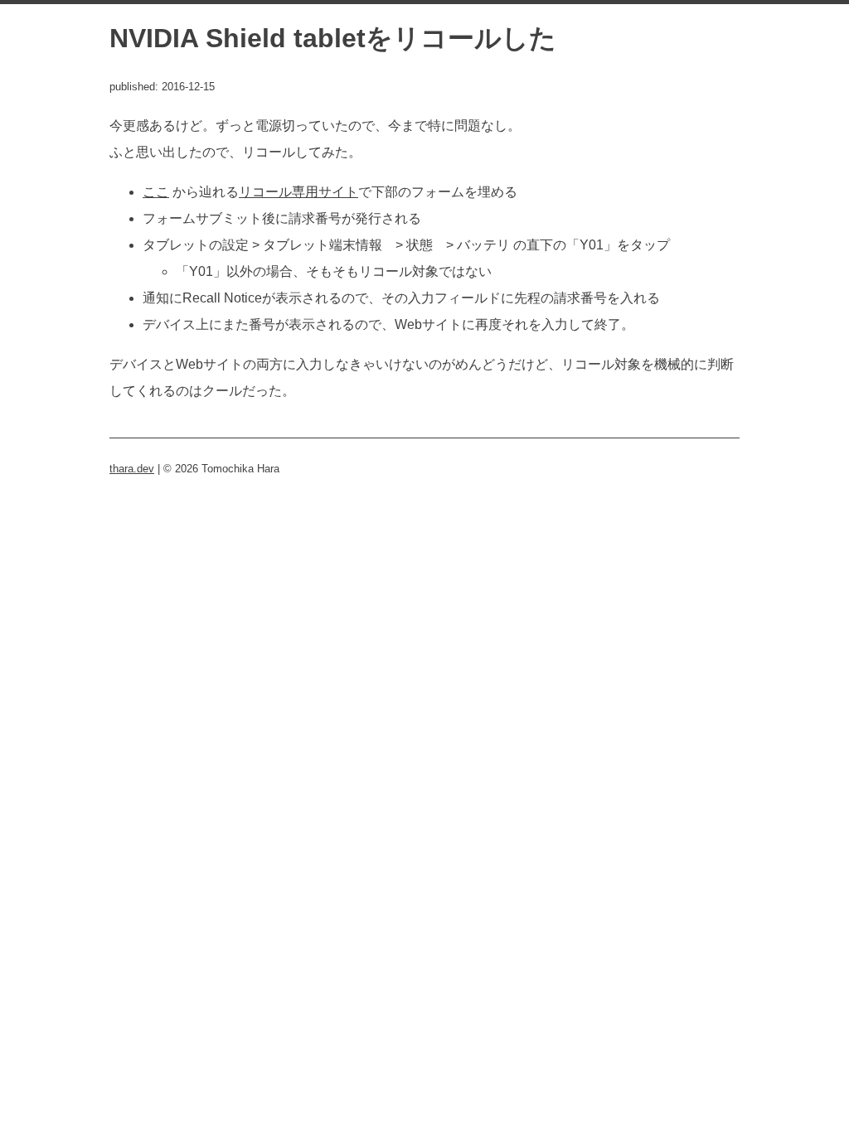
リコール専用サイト (298, 192)
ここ (156, 192)
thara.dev (131, 468)
